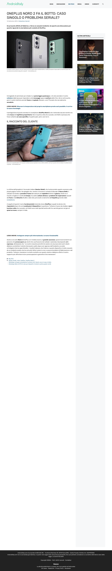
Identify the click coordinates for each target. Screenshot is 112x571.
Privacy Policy (59, 568)
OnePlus (22, 260)
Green (87, 4)
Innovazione (60, 4)
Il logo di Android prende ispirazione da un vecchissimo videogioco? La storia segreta (90, 103)
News (51, 4)
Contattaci (68, 560)
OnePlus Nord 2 (30, 260)
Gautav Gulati (12, 260)
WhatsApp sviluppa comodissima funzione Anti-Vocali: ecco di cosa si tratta (30, 262)
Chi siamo (44, 568)
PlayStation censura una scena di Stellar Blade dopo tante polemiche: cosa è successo (90, 54)
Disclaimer (68, 568)
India (18, 260)
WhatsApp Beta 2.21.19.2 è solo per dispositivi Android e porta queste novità (30, 264)
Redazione (51, 568)
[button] (103, 4)
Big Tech (71, 4)
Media (79, 4)
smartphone (11, 200)
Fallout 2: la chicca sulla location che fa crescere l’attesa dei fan (89, 80)
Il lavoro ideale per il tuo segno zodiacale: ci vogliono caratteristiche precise (90, 129)
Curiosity (95, 4)
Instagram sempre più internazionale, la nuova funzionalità (37, 235)
